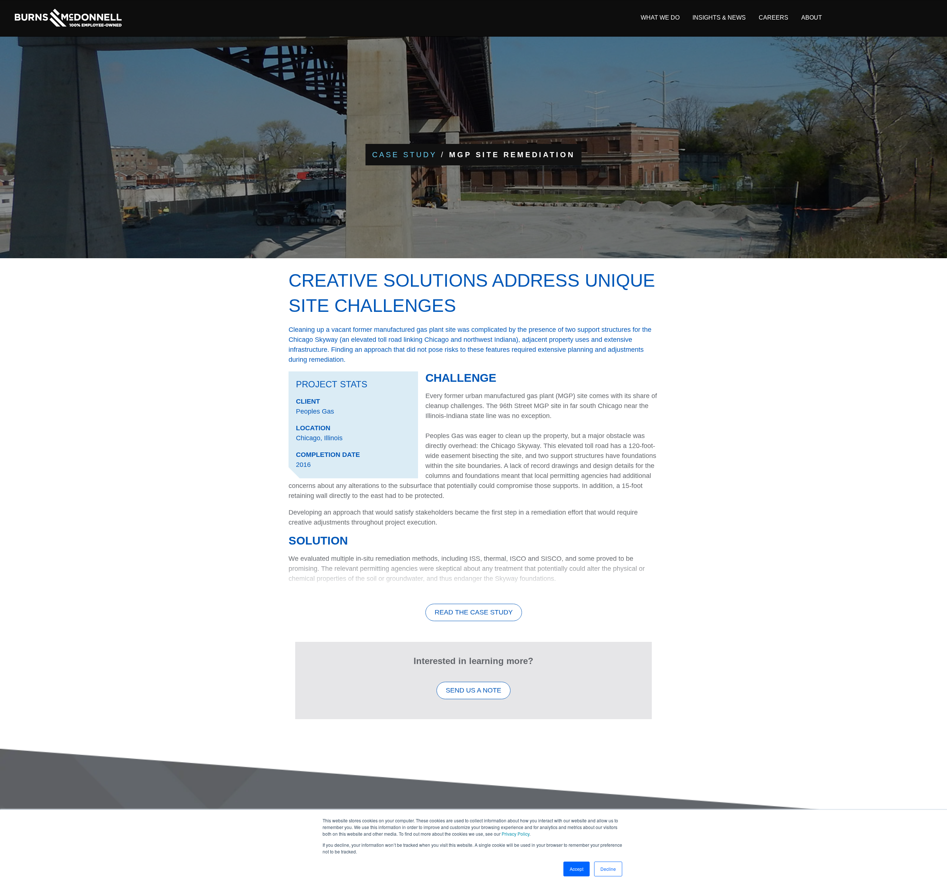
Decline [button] (608, 869)
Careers (773, 17)
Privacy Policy (515, 834)
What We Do (660, 17)
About (811, 17)
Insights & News (719, 17)
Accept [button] (576, 869)
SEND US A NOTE (473, 690)
